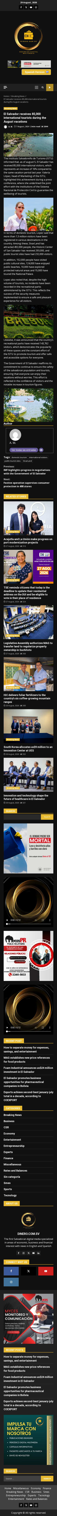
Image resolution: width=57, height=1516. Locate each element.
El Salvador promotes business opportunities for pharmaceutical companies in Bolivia (24, 1082)
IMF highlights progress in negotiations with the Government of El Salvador (27, 470)
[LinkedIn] (38, 1253)
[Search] (43, 87)
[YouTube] (33, 1253)
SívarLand (27, 461)
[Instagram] (23, 1253)
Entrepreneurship (14, 1145)
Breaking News (11, 108)
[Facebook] (18, 1253)
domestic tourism (19, 457)
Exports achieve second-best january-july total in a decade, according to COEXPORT (28, 1096)
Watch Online (49, 87)
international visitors (38, 457)
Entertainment (12, 1139)
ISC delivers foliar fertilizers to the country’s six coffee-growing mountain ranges (28, 674)
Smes (7, 1183)
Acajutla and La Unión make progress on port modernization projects (28, 518)
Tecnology (10, 1195)
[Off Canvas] (5, 87)
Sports (8, 1189)
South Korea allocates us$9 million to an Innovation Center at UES (28, 726)
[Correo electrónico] (41, 450)
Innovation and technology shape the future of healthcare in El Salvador (28, 775)
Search (10, 811)
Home (8, 1488)
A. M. (10, 126)
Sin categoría (12, 1176)
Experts (8, 1152)
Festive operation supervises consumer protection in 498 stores (27, 483)
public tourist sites (13, 461)
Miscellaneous (12, 1164)
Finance (8, 1158)
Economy (9, 1133)
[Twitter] (28, 1253)
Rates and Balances (15, 1170)
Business (9, 1121)
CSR (6, 1127)
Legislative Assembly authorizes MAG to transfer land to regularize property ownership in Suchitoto (28, 622)
